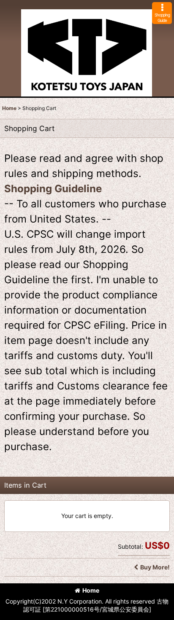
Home (90, 590)
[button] (162, 13)
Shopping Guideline (53, 189)
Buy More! (155, 567)
